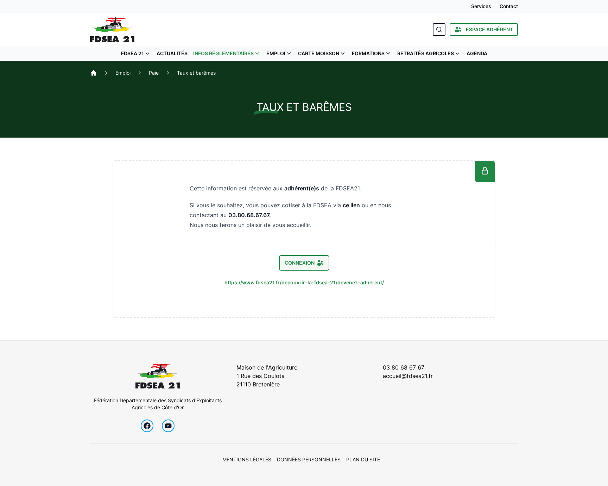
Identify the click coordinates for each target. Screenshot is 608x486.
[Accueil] (93, 72)
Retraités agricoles (425, 53)
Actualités (172, 53)
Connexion (300, 263)
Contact (509, 6)
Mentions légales (246, 459)
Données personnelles (309, 459)
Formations (368, 53)
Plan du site (363, 459)
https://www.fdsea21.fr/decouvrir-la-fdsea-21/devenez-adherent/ (304, 282)
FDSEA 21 (132, 53)
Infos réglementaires (223, 53)
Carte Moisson (318, 53)
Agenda (477, 53)
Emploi (275, 53)
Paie (154, 73)
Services (481, 6)
